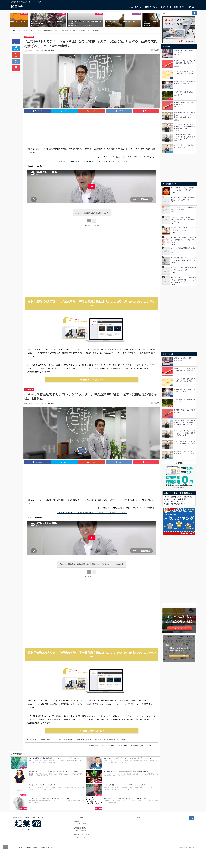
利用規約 (28, 847)
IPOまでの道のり (29, 36)
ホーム (130, 7)
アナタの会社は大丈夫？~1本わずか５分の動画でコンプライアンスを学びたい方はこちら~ (92, 161)
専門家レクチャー (180, 7)
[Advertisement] (91, 131)
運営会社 (35, 847)
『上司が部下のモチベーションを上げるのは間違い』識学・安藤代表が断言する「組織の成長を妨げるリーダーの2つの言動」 (77, 739)
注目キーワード (166, 7)
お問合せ (191, 7)
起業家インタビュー (151, 7)
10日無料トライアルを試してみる (92, 379)
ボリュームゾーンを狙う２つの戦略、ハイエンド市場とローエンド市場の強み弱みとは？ (183, 240)
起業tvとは (138, 7)
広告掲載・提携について (47, 847)
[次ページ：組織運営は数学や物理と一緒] (92, 216)
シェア (16, 43)
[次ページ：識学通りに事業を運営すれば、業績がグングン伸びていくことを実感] (91, 567)
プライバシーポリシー (18, 847)
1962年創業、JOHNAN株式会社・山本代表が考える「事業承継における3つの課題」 (121, 745)
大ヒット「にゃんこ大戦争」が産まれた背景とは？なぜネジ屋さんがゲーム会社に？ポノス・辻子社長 (183, 280)
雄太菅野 (156, 50)
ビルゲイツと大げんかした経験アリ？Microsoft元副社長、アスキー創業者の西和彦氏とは (183, 220)
